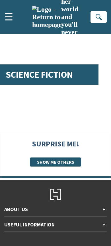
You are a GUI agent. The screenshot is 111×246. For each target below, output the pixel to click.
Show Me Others (55, 162)
